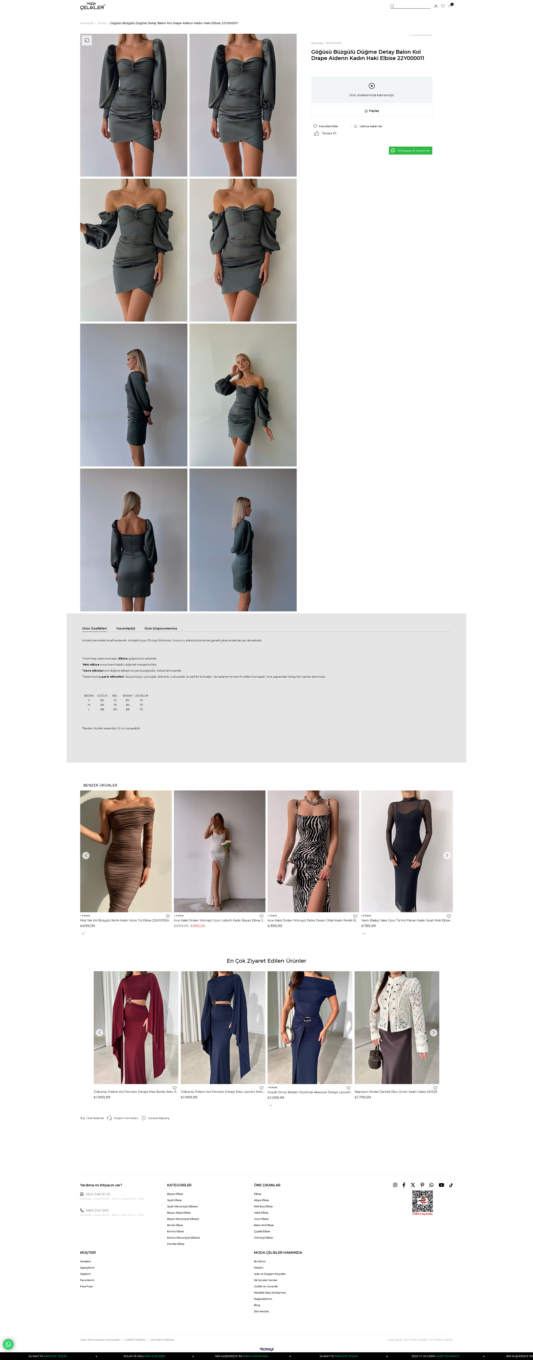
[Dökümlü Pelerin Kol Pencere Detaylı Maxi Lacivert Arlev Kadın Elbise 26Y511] (223, 1027)
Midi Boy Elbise (263, 1206)
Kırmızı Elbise (175, 1231)
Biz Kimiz (260, 1261)
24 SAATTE (189, 1356)
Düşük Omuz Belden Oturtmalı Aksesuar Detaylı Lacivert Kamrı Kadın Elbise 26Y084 (310, 1092)
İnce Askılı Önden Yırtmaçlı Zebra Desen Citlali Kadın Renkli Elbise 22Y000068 (313, 920)
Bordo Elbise (175, 1225)
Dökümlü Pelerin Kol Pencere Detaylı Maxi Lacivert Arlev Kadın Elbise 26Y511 (223, 1092)
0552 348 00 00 (98, 1194)
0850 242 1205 (97, 1210)
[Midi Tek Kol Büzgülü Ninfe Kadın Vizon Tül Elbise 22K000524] (126, 851)
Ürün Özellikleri (94, 628)
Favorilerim (87, 1280)
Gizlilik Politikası (135, 1339)
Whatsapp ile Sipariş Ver (414, 150)
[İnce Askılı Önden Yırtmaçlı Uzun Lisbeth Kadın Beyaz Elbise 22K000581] (219, 851)
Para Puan (86, 1286)
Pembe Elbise (175, 1243)
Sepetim (85, 1273)
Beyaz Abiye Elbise (179, 1212)
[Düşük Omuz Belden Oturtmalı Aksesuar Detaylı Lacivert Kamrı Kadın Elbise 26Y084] (310, 1027)
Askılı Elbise (261, 1212)
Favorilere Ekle (168, 916)
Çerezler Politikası (162, 1339)
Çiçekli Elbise (262, 1231)
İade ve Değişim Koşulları (270, 1273)
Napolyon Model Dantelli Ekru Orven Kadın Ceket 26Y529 (396, 1092)
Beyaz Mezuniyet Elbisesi (183, 1218)
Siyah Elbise (174, 1200)
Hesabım (85, 1261)
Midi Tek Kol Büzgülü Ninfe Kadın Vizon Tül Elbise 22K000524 (124, 920)
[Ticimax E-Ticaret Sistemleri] (266, 1350)
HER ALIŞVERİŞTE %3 (92, 1356)
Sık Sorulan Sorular (265, 1280)
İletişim (258, 1267)
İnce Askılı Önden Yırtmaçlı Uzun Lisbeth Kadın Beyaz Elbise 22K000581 (219, 920)
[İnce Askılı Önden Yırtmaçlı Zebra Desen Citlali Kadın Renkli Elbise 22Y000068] (313, 851)
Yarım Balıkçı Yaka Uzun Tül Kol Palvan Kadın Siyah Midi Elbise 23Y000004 (407, 920)
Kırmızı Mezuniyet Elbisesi (183, 1237)
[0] (450, 6)
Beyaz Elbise (175, 1193)
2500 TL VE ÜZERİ (286, 1356)
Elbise (257, 1193)
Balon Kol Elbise (264, 1225)
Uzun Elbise (261, 1218)
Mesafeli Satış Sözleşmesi (270, 1292)
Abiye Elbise (261, 1200)
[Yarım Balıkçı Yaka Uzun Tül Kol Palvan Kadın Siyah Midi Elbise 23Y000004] (407, 851)
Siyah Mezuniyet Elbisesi (182, 1206)
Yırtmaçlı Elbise (263, 1237)
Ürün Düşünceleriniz (160, 628)
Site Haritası (261, 1311)
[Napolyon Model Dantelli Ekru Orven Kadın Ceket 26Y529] (397, 1027)
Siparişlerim (87, 1267)
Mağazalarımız (263, 1298)
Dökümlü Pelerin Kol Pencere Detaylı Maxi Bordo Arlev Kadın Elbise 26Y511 (136, 1092)
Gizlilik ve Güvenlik (266, 1286)
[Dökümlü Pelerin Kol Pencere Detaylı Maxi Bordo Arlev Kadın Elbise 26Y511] (136, 1027)
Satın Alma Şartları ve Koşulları (100, 1339)
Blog (257, 1305)
